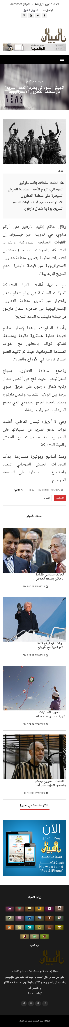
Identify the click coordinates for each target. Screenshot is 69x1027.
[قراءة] (59, 927)
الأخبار (29, 82)
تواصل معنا (47, 10)
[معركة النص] (34, 936)
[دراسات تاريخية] (49, 927)
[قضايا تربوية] (39, 909)
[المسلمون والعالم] (59, 909)
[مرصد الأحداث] (39, 918)
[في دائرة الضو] (29, 918)
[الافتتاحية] (59, 918)
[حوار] (44, 936)
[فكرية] (39, 927)
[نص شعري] (19, 918)
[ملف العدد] (49, 909)
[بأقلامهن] (24, 936)
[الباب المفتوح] (10, 918)
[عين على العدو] (29, 927)
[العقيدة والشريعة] (19, 909)
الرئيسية (38, 82)
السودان (46, 498)
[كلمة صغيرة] (10, 909)
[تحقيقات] (19, 927)
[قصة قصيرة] (10, 927)
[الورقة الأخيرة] (49, 918)
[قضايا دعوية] (29, 909)
